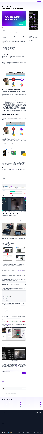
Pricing (2, 422)
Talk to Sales (3, 423)
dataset (14, 169)
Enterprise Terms (22, 432)
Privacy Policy (25, 432)
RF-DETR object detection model (19, 270)
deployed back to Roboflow (16, 271)
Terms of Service (18, 432)
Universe (3, 420)
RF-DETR (17, 276)
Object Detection (15, 393)
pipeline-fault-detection (18, 323)
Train (2, 418)
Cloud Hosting (3, 421)
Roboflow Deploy (8, 324)
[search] (30, 1)
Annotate (3, 419)
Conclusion (30, 41)
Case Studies (6, 393)
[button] (7, 1)
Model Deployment (10, 393)
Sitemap (28, 432)
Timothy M (3, 381)
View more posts (23, 388)
